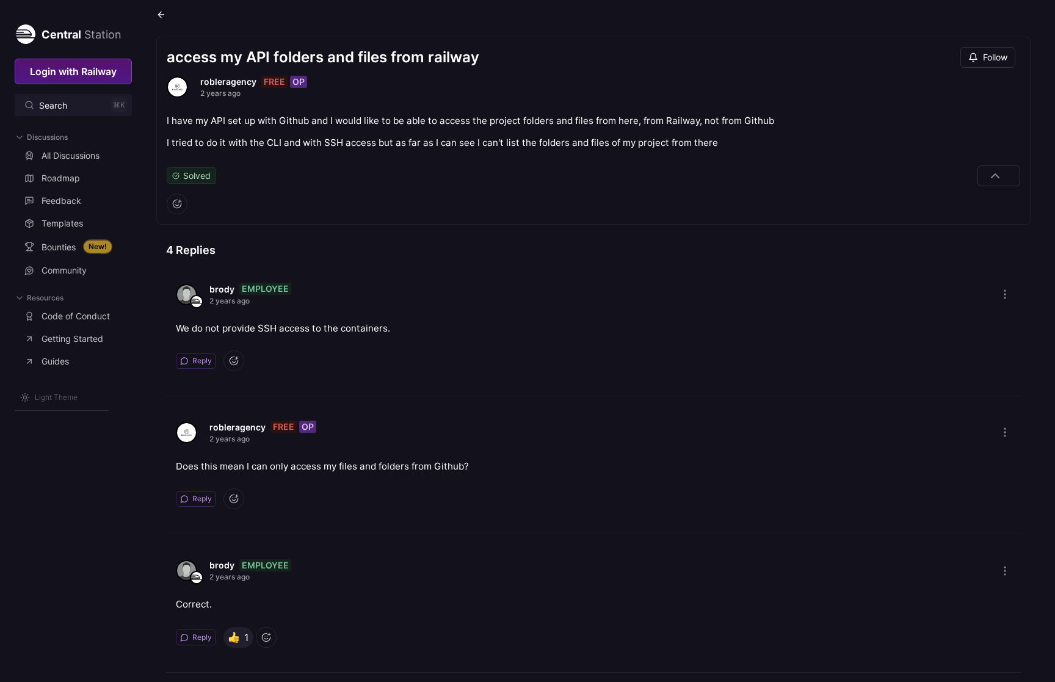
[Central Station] (25, 32)
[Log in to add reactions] (177, 204)
